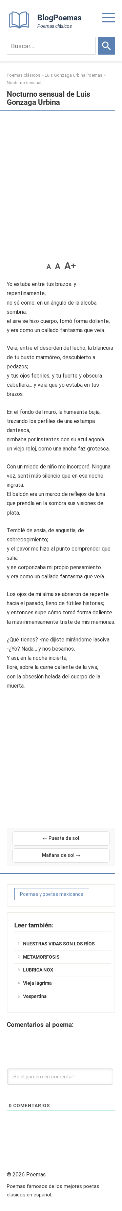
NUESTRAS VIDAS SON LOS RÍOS (59, 943)
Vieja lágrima (37, 983)
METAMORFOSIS (41, 957)
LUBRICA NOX (38, 970)
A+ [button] (70, 265)
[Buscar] (106, 46)
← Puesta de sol (61, 838)
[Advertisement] (61, 185)
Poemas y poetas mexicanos (51, 894)
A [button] (48, 267)
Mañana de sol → (61, 855)
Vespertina (35, 996)
